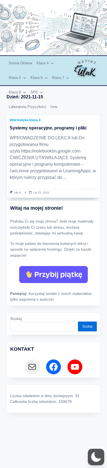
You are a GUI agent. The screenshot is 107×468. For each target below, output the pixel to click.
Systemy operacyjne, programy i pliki (48, 128)
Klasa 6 (36, 78)
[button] (96, 457)
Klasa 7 (58, 78)
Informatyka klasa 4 (25, 120)
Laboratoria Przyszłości (27, 107)
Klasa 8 (15, 92)
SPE (34, 92)
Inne (53, 107)
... (65, 177)
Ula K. (18, 192)
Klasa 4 (42, 63)
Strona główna (20, 63)
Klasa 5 (15, 78)
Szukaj (16, 319)
